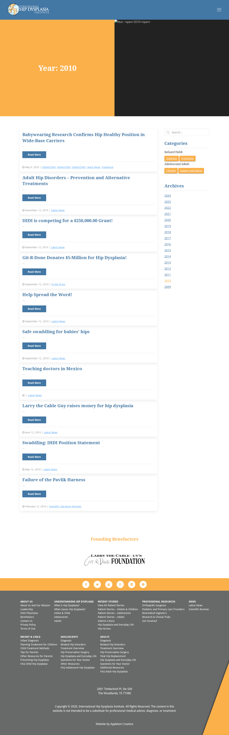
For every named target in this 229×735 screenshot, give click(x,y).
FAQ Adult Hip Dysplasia (114, 671)
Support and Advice (191, 170)
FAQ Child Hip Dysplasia (33, 663)
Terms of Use (27, 628)
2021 (167, 214)
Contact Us (26, 621)
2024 (167, 196)
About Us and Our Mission (35, 605)
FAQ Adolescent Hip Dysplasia (77, 667)
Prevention (187, 158)
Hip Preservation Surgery (75, 652)
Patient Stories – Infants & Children (118, 609)
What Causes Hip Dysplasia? (69, 609)
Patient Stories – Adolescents (114, 613)
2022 (167, 208)
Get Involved (149, 621)
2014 (167, 256)
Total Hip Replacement (113, 656)
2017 (167, 238)
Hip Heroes (104, 628)
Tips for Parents (29, 652)
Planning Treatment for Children (38, 644)
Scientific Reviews (199, 609)
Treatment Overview (72, 648)
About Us (26, 601)
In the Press (58, 284)
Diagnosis (171, 158)
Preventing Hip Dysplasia (34, 660)
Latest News (93, 167)
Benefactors (27, 617)
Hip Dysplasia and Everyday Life (116, 624)
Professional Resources (158, 601)
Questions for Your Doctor (75, 660)
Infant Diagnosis (29, 640)
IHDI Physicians (29, 613)
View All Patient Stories (111, 605)
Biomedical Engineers (154, 613)
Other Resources (70, 663)
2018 (167, 232)
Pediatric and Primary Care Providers (163, 609)
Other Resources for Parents (36, 656)
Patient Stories (108, 601)
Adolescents (61, 617)
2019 (167, 226)
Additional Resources (112, 667)
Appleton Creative (121, 724)
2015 (167, 250)
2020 (167, 220)
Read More (34, 154)
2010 (167, 281)
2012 (167, 269)
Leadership (26, 609)
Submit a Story (106, 621)
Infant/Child (48, 167)
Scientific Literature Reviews (65, 506)
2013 (167, 262)
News (192, 601)
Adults (57, 621)
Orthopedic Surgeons (154, 605)
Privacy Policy (28, 624)
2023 (167, 202)
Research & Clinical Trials (156, 617)
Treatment (107, 167)
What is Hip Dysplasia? (66, 605)
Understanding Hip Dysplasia (74, 601)
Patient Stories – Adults (111, 617)
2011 (167, 275)
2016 (167, 244)
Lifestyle (171, 170)
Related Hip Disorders (73, 644)
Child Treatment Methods (34, 648)
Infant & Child (62, 613)
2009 (167, 287)
